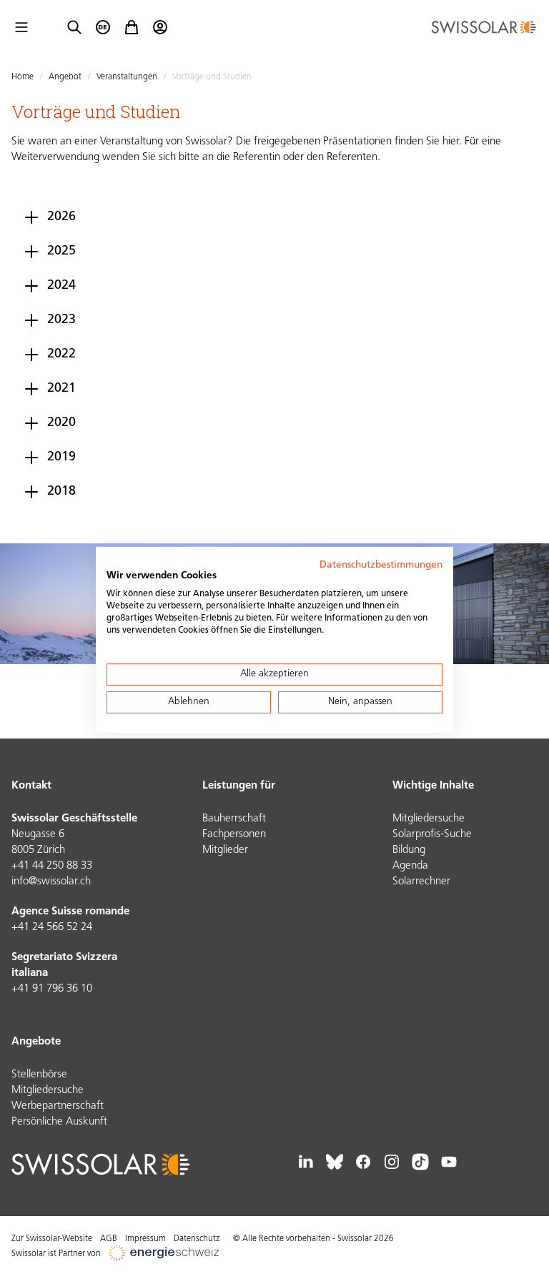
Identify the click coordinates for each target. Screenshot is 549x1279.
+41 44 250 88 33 (51, 866)
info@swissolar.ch (51, 881)
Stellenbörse (39, 1075)
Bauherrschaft (234, 819)
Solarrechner (421, 881)
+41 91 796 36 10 (51, 989)
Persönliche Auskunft (59, 1122)
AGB (108, 1239)
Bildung (408, 850)
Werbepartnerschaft (57, 1106)
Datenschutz (196, 1239)
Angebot (65, 77)
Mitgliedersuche (428, 819)
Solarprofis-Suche (432, 834)
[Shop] (131, 27)
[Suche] (74, 27)
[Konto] (160, 27)
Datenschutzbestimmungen (381, 564)
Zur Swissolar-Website (51, 1239)
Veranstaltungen (127, 77)
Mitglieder (225, 850)
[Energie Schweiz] (164, 1254)
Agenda (410, 866)
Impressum (145, 1239)
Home (22, 77)
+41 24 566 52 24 (51, 927)
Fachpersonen (234, 834)
